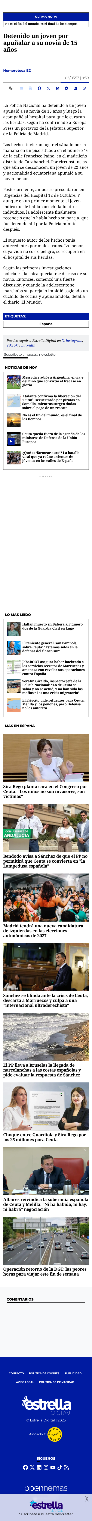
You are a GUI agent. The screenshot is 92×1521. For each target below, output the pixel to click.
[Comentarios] (11, 88)
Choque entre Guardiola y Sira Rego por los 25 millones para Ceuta (44, 1137)
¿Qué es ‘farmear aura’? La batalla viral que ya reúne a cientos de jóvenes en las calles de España (51, 456)
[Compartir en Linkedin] (75, 88)
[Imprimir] (30, 88)
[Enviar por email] (21, 88)
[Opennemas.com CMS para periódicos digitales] (46, 1493)
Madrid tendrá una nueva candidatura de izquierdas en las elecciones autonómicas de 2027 (43, 930)
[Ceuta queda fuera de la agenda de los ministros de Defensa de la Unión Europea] (11, 441)
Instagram (74, 340)
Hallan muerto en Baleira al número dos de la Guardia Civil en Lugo (52, 626)
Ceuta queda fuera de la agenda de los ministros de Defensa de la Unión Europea (53, 438)
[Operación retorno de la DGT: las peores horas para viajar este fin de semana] (46, 1241)
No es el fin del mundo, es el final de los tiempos (40, 23)
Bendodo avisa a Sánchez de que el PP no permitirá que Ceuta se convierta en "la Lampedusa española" (45, 861)
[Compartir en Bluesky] (57, 88)
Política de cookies (44, 1373)
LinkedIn (28, 345)
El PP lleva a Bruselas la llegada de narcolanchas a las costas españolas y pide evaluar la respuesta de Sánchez (42, 1070)
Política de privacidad (56, 1382)
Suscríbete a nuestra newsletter (30, 355)
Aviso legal (25, 1382)
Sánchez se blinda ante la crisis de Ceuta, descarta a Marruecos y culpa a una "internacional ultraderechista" (45, 1000)
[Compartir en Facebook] (39, 88)
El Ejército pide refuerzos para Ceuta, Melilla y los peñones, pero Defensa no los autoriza (53, 704)
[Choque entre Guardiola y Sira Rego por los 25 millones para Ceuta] (46, 1106)
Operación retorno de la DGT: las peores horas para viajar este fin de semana (44, 1271)
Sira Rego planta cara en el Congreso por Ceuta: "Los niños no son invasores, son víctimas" (45, 791)
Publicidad (73, 1373)
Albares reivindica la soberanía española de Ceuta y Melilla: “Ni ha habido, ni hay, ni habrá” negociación (45, 1204)
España (46, 324)
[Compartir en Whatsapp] (84, 88)
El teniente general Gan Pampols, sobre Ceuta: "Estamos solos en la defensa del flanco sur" (50, 647)
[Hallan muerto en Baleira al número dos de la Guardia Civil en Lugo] (14, 629)
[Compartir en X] (48, 88)
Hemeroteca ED (17, 71)
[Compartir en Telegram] (66, 88)
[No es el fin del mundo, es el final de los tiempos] (14, 420)
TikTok (12, 345)
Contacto (16, 1373)
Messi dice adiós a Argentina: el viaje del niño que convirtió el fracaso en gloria (52, 381)
